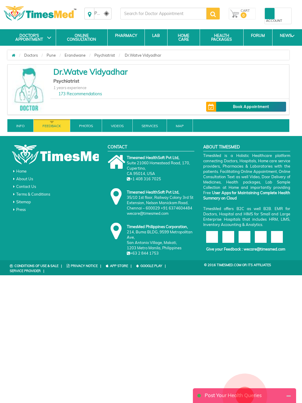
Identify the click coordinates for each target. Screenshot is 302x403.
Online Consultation (81, 37)
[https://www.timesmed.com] (13, 55)
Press (21, 209)
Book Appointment (251, 106)
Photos (86, 126)
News (286, 35)
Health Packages (221, 37)
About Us (24, 178)
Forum (258, 35)
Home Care (183, 37)
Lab (156, 35)
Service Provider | (27, 271)
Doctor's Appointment (29, 37)
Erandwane (75, 55)
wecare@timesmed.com (264, 249)
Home (21, 171)
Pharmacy (126, 35)
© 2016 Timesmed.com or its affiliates (237, 265)
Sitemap (23, 201)
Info (20, 126)
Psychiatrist (104, 55)
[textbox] (163, 13)
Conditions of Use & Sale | (38, 266)
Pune (51, 55)
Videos (117, 126)
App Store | (121, 266)
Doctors (31, 55)
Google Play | (153, 266)
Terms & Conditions (33, 194)
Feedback (51, 126)
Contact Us (26, 186)
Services (150, 126)
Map (180, 126)
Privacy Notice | (86, 266)
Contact (117, 147)
